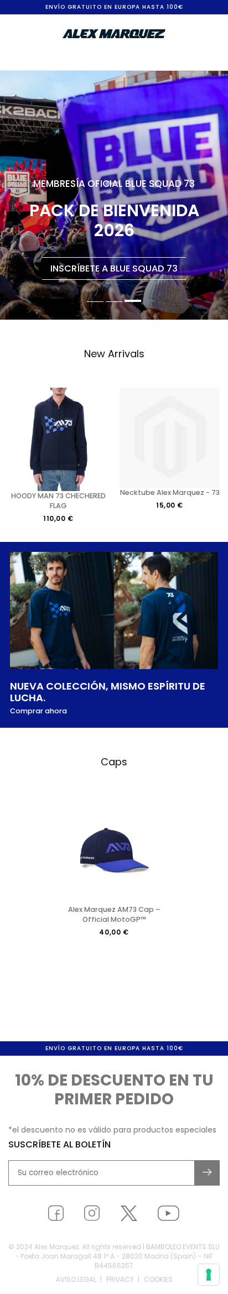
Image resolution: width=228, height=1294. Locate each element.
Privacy (120, 1279)
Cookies (158, 1279)
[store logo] (114, 33)
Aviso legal (76, 1279)
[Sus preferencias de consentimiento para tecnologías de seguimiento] (208, 1274)
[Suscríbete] (207, 1173)
